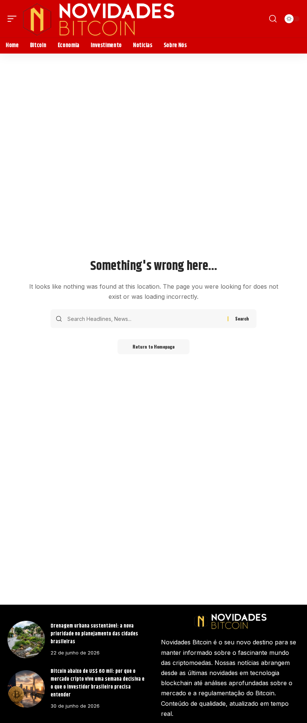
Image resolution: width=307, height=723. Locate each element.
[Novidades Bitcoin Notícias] (98, 18)
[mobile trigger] (13, 18)
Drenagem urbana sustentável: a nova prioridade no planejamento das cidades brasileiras (94, 634)
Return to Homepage (153, 346)
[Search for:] (145, 318)
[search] (273, 18)
